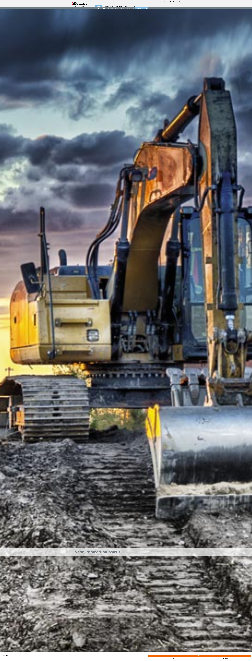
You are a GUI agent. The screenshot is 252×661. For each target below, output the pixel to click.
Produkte (98, 6)
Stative (122, 8)
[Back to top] (248, 640)
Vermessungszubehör (142, 8)
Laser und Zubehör (100, 8)
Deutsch (176, 1)
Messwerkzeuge (130, 8)
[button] (3, 654)
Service (127, 6)
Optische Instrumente (113, 8)
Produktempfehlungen (108, 6)
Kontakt (133, 6)
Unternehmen (119, 6)
